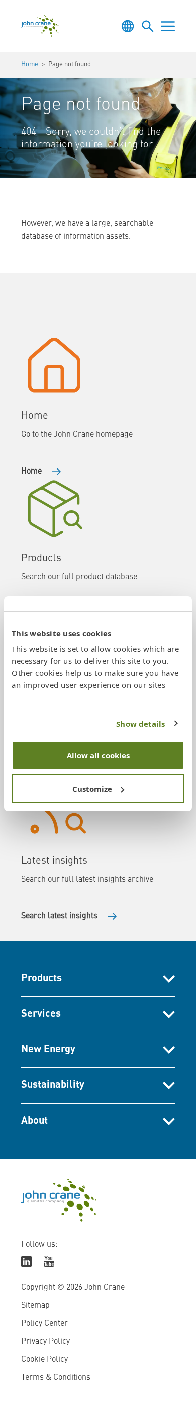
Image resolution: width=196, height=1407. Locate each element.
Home (29, 64)
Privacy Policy (45, 1342)
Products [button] (41, 979)
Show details (140, 724)
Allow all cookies (98, 755)
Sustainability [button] (52, 1085)
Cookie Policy (44, 1360)
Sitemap (35, 1306)
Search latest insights (59, 916)
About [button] (34, 1121)
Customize (92, 789)
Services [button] (41, 1014)
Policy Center (44, 1324)
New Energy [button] (48, 1050)
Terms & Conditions (55, 1378)
